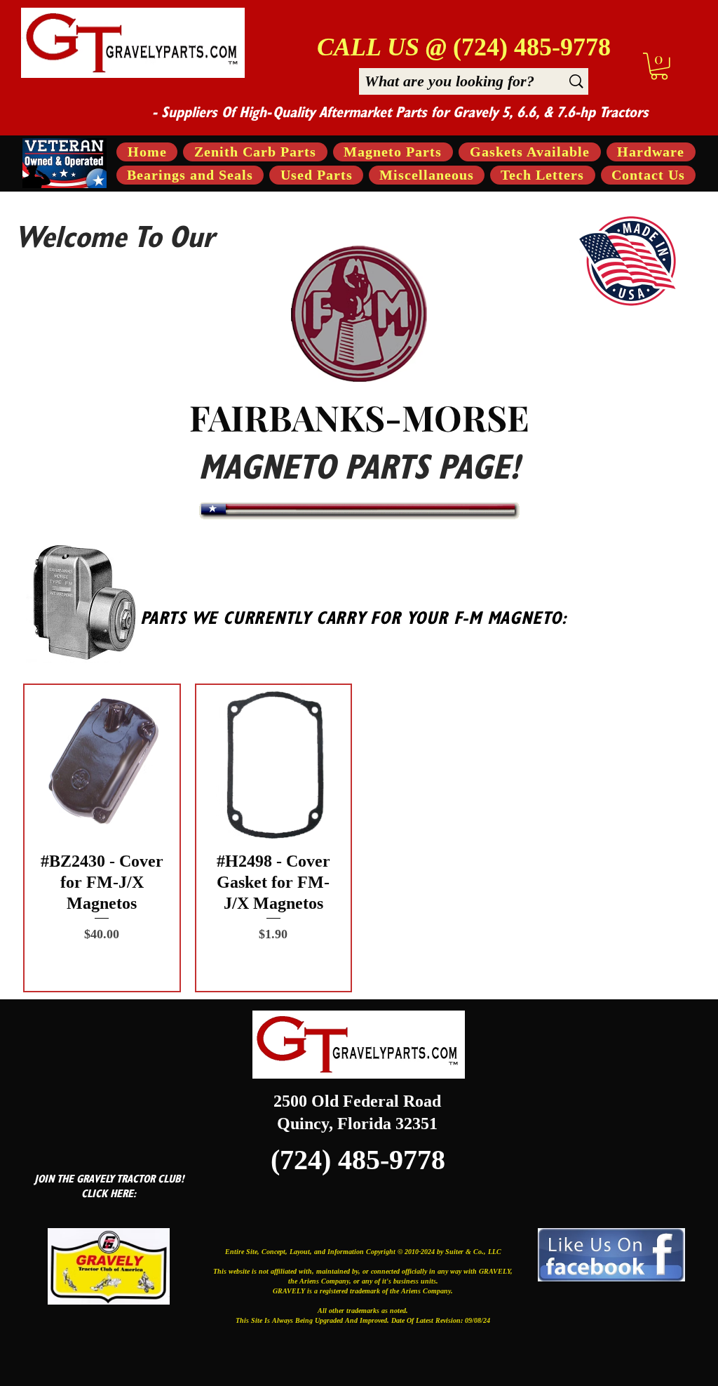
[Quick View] (102, 762)
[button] (659, 66)
